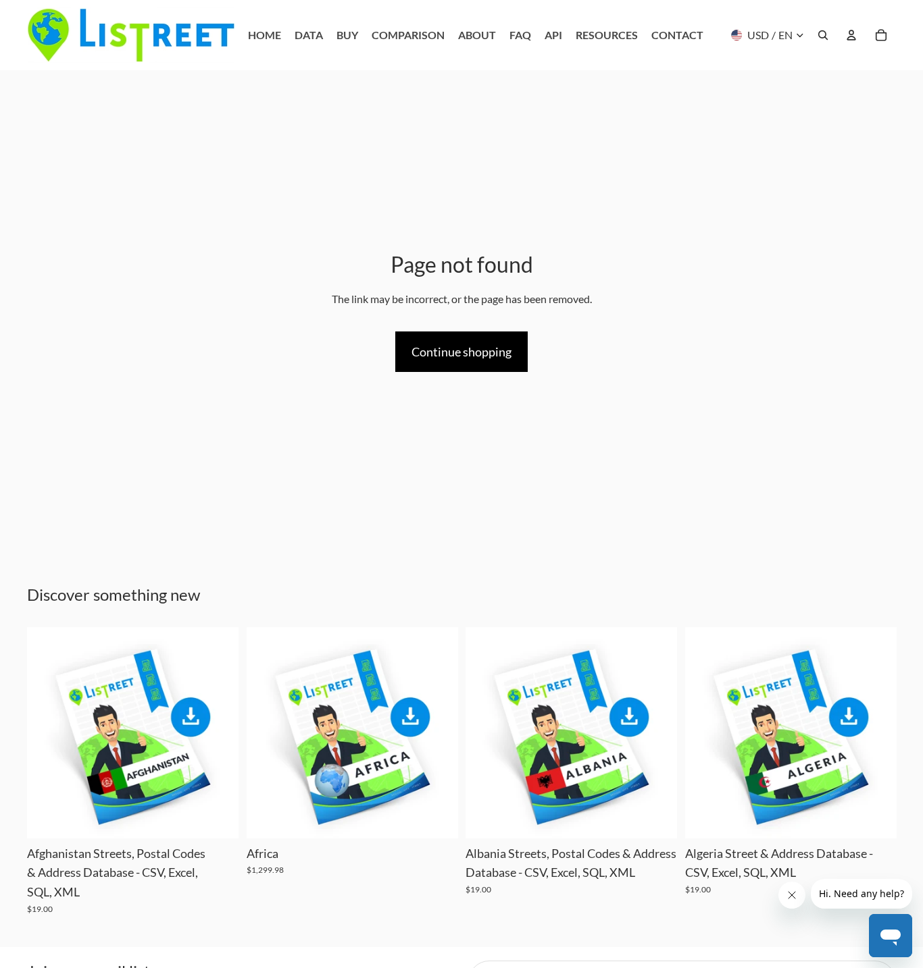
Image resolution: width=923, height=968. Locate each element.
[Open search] (823, 35)
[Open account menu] (851, 35)
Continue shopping (461, 351)
